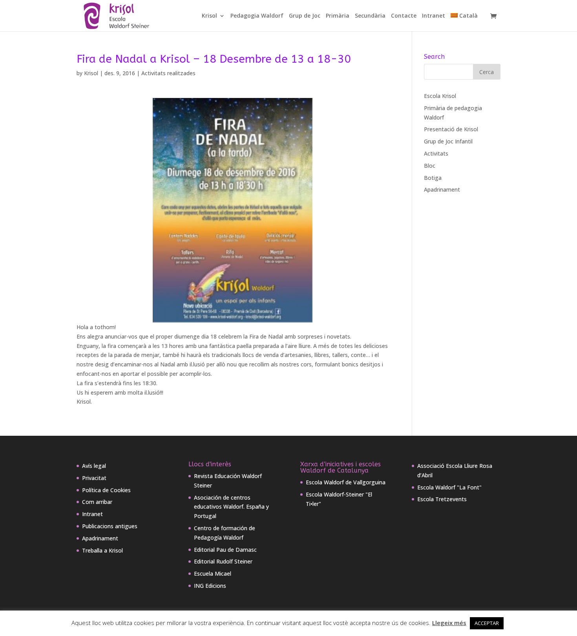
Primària (337, 16)
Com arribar (97, 502)
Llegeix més (449, 623)
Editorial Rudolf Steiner (223, 561)
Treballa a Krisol (102, 550)
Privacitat (94, 478)
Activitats (436, 153)
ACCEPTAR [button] (487, 623)
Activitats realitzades (168, 73)
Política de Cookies (106, 490)
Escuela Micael (212, 573)
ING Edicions (210, 585)
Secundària (370, 16)
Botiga (433, 177)
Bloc (429, 165)
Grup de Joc (304, 16)
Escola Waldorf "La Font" (449, 487)
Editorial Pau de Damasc (225, 549)
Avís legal (94, 465)
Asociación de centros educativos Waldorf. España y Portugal (231, 507)
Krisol (209, 16)
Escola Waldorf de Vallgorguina (345, 482)
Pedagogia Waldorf (256, 16)
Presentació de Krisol (451, 129)
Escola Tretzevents (442, 499)
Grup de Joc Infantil (448, 141)
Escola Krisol (440, 96)
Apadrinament (442, 189)
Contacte (403, 16)
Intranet (433, 16)
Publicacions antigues (109, 526)
